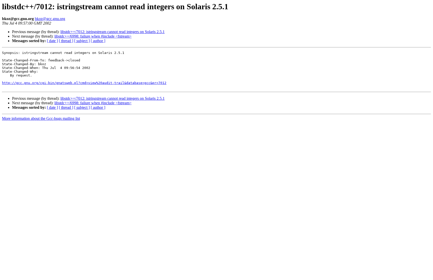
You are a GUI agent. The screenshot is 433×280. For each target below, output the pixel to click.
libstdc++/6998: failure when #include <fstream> (93, 36)
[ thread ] (66, 41)
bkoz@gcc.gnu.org (50, 19)
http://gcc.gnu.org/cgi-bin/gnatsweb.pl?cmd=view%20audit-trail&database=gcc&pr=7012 (84, 83)
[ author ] (98, 41)
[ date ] (52, 41)
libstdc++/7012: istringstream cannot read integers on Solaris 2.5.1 (112, 32)
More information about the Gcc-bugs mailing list (41, 118)
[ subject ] (82, 41)
